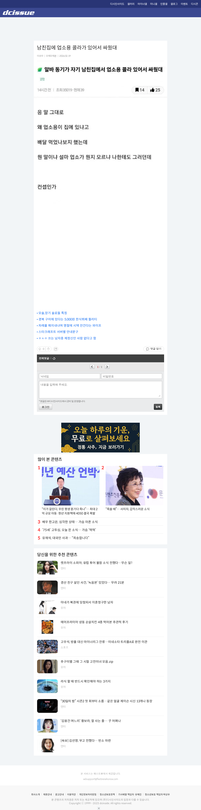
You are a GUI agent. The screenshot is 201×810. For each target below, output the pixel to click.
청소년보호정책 (107, 794)
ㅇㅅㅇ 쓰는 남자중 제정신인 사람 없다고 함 (67, 338)
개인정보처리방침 (87, 794)
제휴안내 (47, 794)
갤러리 (130, 4)
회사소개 (35, 794)
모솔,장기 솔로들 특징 (52, 313)
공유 (55, 349)
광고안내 (59, 794)
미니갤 (153, 4)
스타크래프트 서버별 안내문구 (58, 332)
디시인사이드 (117, 4)
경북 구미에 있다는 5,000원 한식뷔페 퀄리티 (67, 319)
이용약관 (71, 794)
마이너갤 (142, 4)
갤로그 (174, 4)
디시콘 (194, 4)
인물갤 (163, 4)
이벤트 (184, 4)
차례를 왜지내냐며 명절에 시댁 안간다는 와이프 (69, 325)
